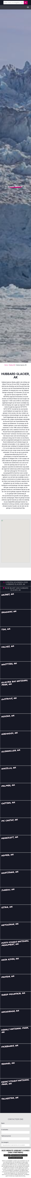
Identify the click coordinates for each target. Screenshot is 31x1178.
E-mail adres (4, 1129)
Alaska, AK (12, 365)
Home (6, 365)
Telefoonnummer (6, 1136)
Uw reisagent (4, 1142)
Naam (3, 1123)
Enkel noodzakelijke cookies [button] (19, 1155)
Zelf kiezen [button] (7, 1155)
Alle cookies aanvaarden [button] (15, 1157)
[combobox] (15, 1145)
